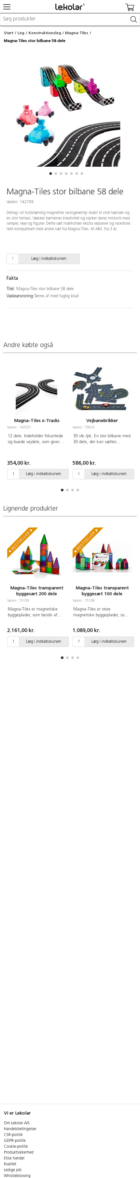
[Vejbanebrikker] (102, 389)
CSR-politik (13, 1135)
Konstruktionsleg (45, 33)
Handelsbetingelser (20, 1129)
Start (8, 33)
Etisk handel (14, 1158)
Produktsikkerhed (19, 1153)
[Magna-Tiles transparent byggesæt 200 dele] (36, 557)
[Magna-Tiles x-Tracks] (36, 389)
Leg (21, 33)
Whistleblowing (17, 1176)
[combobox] (70, 19)
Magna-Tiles (76, 33)
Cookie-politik (16, 1147)
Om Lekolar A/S (17, 1123)
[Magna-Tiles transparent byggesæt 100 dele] (102, 557)
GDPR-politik (15, 1141)
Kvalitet (10, 1164)
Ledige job (12, 1170)
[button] (50, 173)
